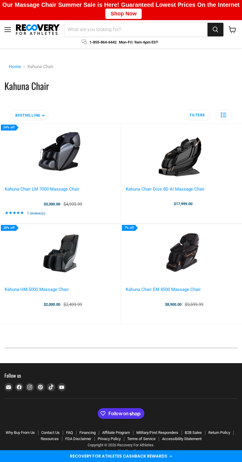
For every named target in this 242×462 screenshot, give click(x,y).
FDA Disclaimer (78, 439)
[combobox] (136, 29)
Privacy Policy (109, 439)
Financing (87, 432)
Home (15, 66)
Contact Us (50, 432)
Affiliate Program (116, 432)
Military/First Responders (157, 432)
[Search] (215, 29)
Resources (50, 439)
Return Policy (219, 432)
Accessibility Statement (182, 439)
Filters (197, 115)
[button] (121, 456)
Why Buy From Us (20, 432)
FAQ (69, 432)
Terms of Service (141, 439)
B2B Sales (193, 432)
